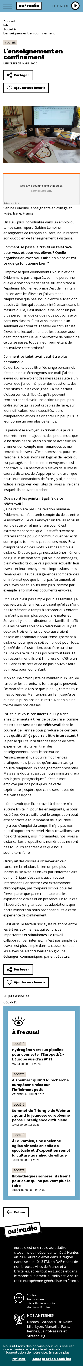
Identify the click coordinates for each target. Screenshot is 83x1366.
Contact (32, 1295)
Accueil (9, 21)
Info (6, 25)
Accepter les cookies (51, 1359)
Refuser (19, 1359)
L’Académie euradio (41, 1303)
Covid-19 (10, 1002)
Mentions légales (38, 1307)
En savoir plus (59, 1352)
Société (9, 29)
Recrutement (36, 1299)
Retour (19, 1212)
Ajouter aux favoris (30, 88)
